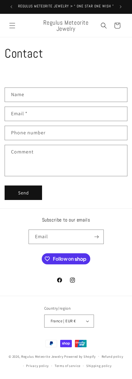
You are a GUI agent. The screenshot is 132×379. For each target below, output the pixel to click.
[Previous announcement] (11, 7)
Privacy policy (37, 366)
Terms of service (67, 366)
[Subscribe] (96, 237)
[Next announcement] (120, 7)
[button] (12, 25)
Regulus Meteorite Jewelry (42, 356)
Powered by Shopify (80, 356)
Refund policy (112, 356)
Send (23, 193)
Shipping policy (99, 366)
